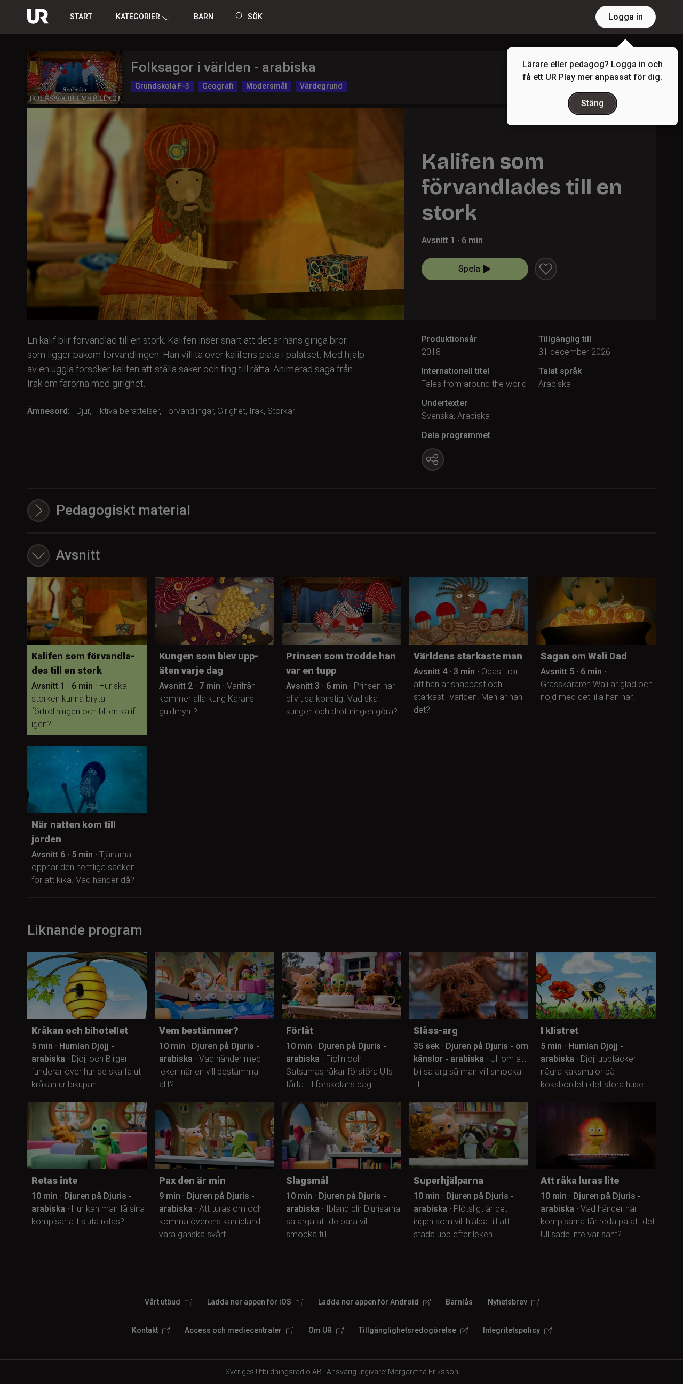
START (81, 16)
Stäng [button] (592, 103)
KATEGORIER (138, 16)
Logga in (625, 17)
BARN (203, 16)
